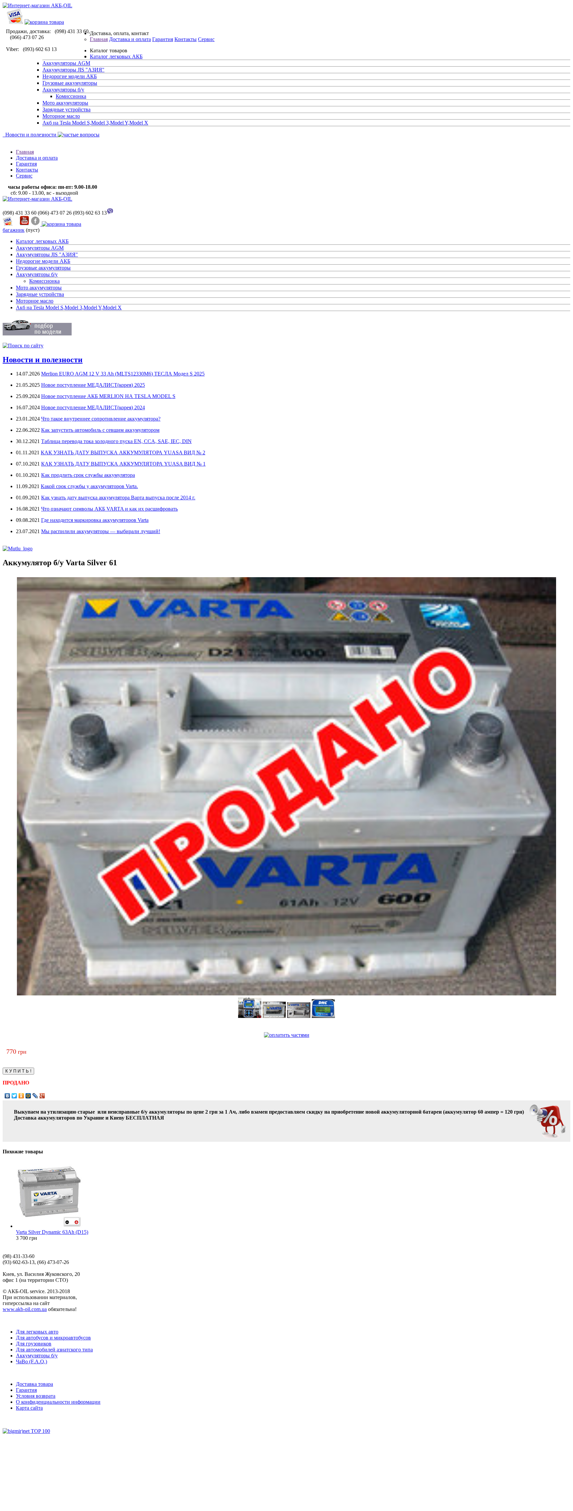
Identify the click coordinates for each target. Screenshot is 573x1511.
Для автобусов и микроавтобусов (53, 1337)
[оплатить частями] (286, 1035)
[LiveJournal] (35, 1095)
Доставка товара (34, 1384)
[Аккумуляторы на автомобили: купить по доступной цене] (37, 199)
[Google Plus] (42, 1095)
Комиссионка (71, 96)
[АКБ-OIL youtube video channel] (24, 224)
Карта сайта (29, 1408)
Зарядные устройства (66, 109)
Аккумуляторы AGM (66, 63)
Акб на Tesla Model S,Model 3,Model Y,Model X (95, 123)
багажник (14, 230)
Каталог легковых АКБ (116, 56)
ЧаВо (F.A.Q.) (31, 1361)
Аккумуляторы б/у (63, 89)
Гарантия (162, 39)
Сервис (206, 39)
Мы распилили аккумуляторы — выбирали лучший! (100, 531)
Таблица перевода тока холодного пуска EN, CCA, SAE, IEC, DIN (116, 441)
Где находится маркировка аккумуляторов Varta (95, 520)
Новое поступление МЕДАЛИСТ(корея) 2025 (93, 385)
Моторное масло (61, 116)
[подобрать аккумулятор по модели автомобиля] (37, 333)
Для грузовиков (33, 1343)
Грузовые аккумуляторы (69, 83)
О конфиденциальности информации (58, 1402)
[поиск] (23, 345)
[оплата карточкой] (15, 22)
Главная (99, 39)
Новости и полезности (29, 134)
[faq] (77, 134)
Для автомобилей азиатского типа (54, 1349)
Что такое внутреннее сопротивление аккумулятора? (100, 419)
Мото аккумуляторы (65, 103)
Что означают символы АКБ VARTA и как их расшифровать (109, 509)
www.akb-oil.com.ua (25, 1309)
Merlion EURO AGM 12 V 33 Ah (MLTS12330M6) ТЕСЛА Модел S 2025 (123, 374)
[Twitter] (14, 1095)
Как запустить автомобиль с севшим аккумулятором (100, 430)
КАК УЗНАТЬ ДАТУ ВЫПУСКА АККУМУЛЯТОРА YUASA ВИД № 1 (123, 464)
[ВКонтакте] (7, 1095)
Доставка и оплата (130, 39)
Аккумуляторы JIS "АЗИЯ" (73, 70)
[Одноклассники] (21, 1095)
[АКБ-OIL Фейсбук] (36, 224)
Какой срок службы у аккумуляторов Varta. (89, 486)
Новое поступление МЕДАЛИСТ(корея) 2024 (93, 407)
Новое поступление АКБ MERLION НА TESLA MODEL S (108, 396)
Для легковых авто (37, 1332)
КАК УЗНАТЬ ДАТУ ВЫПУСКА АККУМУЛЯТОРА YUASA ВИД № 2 (123, 452)
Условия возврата (35, 1396)
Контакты (185, 39)
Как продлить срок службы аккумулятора (88, 475)
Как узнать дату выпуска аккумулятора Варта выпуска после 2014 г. (118, 497)
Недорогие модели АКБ (69, 76)
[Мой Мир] (28, 1095)
